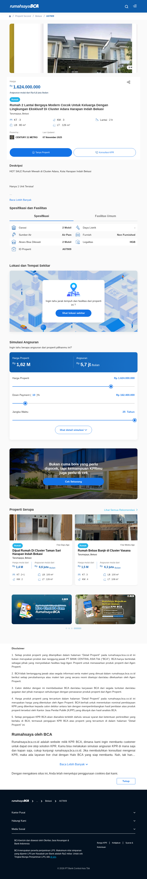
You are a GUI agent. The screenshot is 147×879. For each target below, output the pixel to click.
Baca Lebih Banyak (72, 764)
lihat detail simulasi (72, 429)
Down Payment (21, 394)
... (37, 801)
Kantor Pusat (18, 812)
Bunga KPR (102, 843)
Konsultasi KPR (106, 152)
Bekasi (38, 16)
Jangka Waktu (20, 411)
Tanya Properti (42, 152)
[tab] (42, 217)
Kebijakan (116, 843)
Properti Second (23, 16)
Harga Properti (20, 378)
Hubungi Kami (19, 820)
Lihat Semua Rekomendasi (120, 509)
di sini (53, 857)
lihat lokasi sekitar (73, 313)
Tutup (126, 781)
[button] (69, 67)
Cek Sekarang (73, 481)
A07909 (50, 16)
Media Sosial (18, 829)
